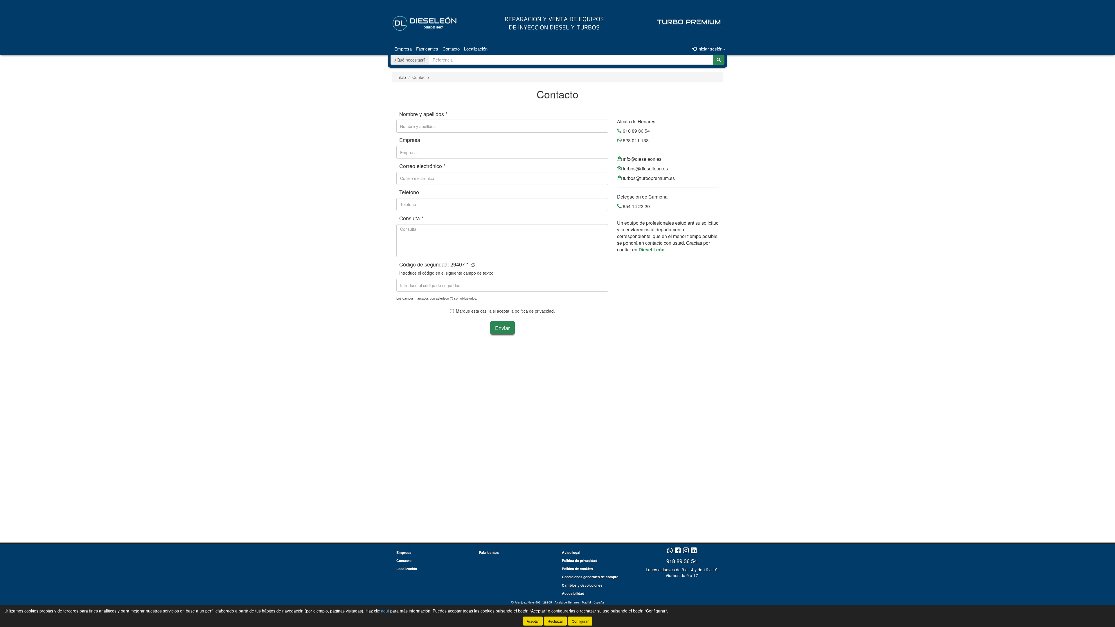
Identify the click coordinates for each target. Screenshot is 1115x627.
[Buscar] (718, 60)
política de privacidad (534, 311)
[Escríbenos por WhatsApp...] (670, 551)
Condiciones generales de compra (590, 576)
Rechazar (555, 621)
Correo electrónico (422, 166)
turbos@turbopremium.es (648, 178)
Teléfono (409, 192)
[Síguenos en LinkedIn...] (694, 551)
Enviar (502, 327)
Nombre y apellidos (423, 114)
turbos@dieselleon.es (645, 168)
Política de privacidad (579, 560)
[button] (472, 264)
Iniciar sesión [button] (709, 49)
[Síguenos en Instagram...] (686, 551)
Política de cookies (577, 568)
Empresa (403, 49)
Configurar (580, 621)
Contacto (451, 49)
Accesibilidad (573, 593)
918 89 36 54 (636, 130)
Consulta (411, 218)
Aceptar (533, 621)
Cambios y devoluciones (582, 585)
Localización (476, 49)
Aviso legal (571, 552)
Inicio (401, 77)
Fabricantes (427, 49)
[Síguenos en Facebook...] (678, 551)
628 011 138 (635, 140)
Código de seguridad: (433, 264)
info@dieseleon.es (641, 159)
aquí (385, 611)
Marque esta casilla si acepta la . (505, 311)
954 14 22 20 (636, 206)
